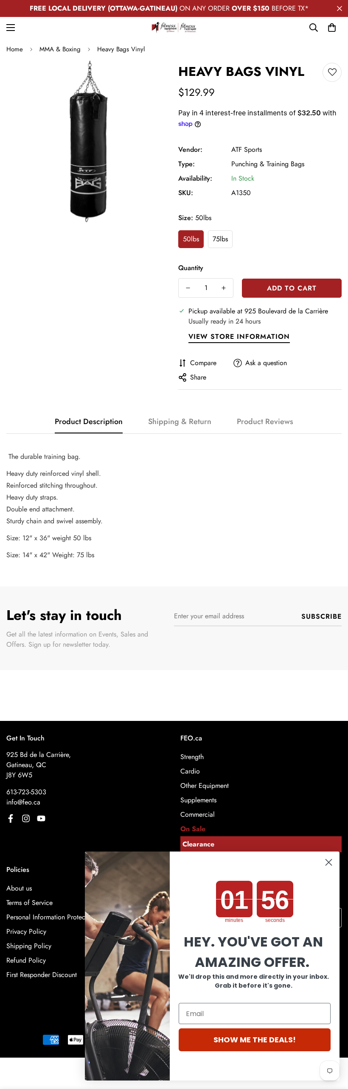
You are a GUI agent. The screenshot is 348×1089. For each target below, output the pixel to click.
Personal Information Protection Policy (60, 917)
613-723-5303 (26, 792)
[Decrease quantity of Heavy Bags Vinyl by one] (188, 288)
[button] (332, 27)
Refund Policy (26, 960)
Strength (192, 757)
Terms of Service (29, 903)
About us (19, 888)
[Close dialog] (328, 862)
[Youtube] (41, 818)
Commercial (197, 814)
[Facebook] (10, 818)
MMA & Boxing (60, 49)
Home (14, 49)
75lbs (220, 239)
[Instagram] (26, 818)
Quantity (190, 268)
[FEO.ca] (174, 27)
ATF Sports (246, 149)
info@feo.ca (23, 802)
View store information (239, 336)
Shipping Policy (28, 946)
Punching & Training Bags (267, 164)
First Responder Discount (41, 975)
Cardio (190, 771)
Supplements (198, 800)
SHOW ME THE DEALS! (254, 1039)
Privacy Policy (26, 931)
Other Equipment (204, 785)
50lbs (191, 239)
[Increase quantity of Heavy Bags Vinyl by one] (223, 288)
